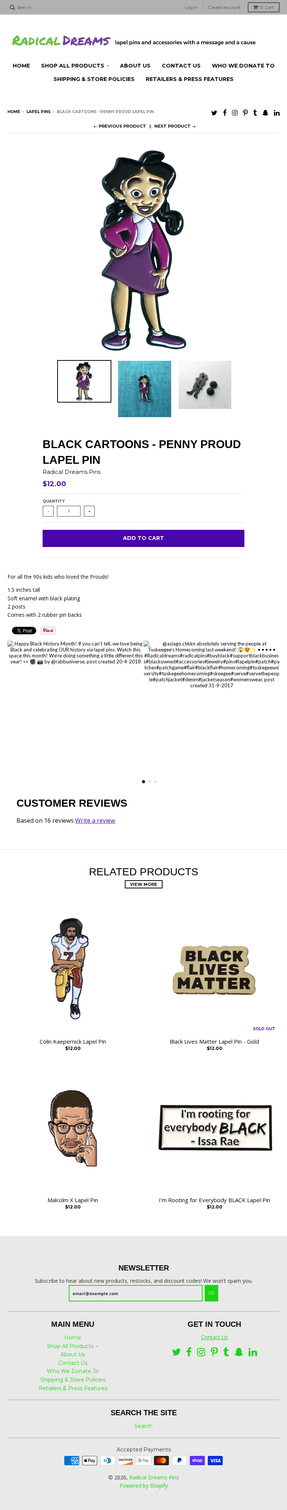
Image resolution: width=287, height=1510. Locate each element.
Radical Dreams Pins (72, 471)
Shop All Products (70, 1346)
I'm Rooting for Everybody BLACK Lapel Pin (214, 1200)
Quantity (54, 501)
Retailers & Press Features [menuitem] (190, 79)
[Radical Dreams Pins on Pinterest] (245, 112)
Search (143, 1426)
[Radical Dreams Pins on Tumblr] (255, 112)
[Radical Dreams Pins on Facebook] (225, 112)
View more (143, 884)
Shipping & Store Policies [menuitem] (94, 79)
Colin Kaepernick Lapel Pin (73, 1041)
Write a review (95, 820)
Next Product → (175, 126)
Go (212, 1292)
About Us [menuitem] (135, 65)
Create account (224, 7)
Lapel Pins (38, 111)
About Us (73, 1354)
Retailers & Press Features (72, 1388)
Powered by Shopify (144, 1485)
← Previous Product (119, 126)
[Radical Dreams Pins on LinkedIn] (277, 112)
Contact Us (72, 1363)
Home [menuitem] (21, 65)
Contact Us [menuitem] (181, 65)
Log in (191, 7)
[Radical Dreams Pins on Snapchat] (265, 112)
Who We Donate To (73, 1371)
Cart (267, 7)
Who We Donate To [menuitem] (243, 65)
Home (13, 111)
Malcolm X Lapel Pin (72, 1200)
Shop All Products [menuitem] (72, 65)
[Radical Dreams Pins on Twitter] (214, 112)
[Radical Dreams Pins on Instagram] (235, 112)
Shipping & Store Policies (72, 1379)
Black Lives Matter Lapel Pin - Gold (214, 1041)
